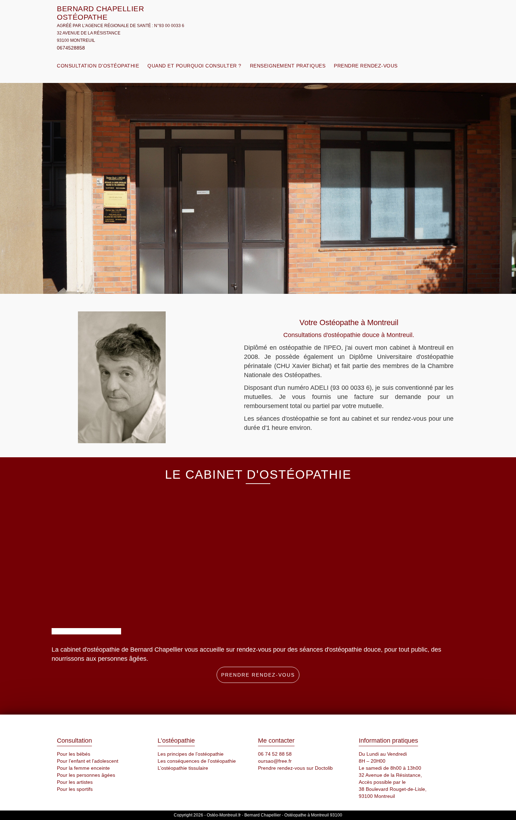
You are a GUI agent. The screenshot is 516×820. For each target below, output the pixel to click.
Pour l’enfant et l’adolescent (87, 761)
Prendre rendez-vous (366, 66)
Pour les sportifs (75, 789)
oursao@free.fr (275, 761)
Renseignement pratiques (288, 66)
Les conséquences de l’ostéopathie (197, 761)
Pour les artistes (75, 782)
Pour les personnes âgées (86, 775)
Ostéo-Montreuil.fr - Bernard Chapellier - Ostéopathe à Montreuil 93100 (274, 815)
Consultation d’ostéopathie (98, 66)
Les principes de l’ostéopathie (191, 754)
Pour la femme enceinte (83, 768)
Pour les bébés (73, 754)
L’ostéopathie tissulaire (183, 768)
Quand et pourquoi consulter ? (194, 66)
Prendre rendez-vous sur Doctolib (295, 768)
